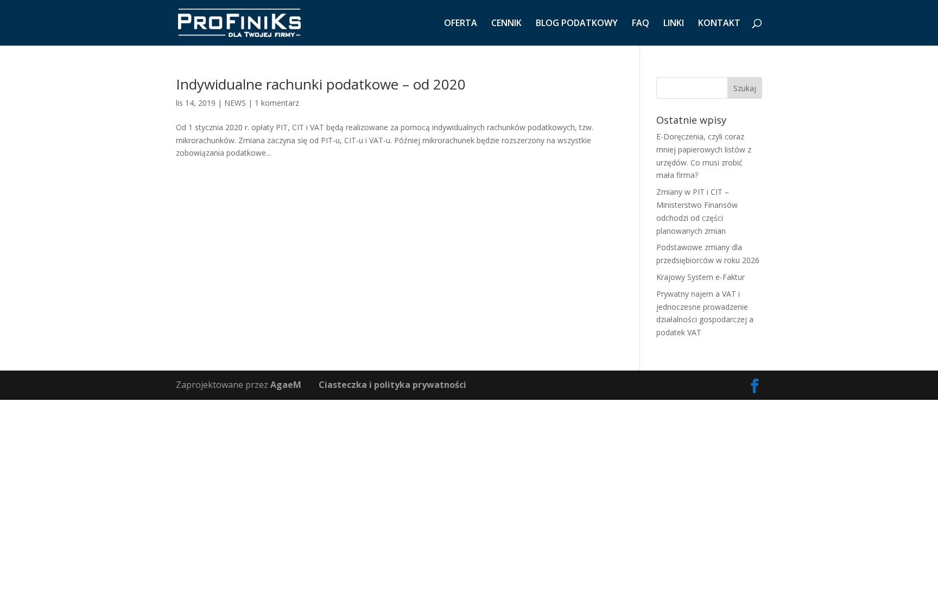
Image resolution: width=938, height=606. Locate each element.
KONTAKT (719, 24)
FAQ (640, 24)
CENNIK (506, 24)
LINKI (673, 24)
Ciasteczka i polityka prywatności (392, 385)
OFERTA (460, 24)
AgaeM (285, 385)
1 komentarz (277, 103)
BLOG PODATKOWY (577, 24)
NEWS (235, 103)
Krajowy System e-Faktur (700, 277)
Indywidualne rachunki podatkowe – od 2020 (321, 84)
